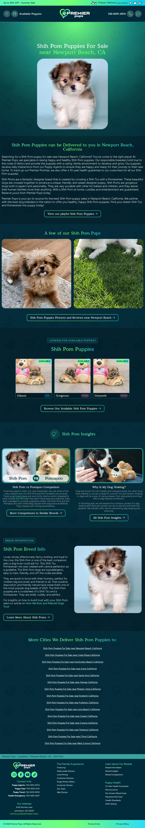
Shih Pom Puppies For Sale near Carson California (72, 716)
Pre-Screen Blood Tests (115, 793)
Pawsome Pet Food (113, 797)
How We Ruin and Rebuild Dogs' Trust (33, 605)
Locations (23, 756)
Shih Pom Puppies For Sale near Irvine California (72, 668)
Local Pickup (62, 774)
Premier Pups (9, 756)
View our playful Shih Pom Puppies (71, 213)
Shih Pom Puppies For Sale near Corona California (72, 723)
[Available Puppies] (14, 13)
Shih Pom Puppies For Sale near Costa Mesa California (72, 655)
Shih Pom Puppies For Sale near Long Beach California (72, 709)
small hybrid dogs (18, 496)
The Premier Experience (70, 764)
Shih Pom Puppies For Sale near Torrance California (72, 729)
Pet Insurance (111, 790)
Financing (61, 767)
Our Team (61, 789)
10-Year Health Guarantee (116, 786)
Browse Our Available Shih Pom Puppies (70, 408)
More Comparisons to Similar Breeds (34, 513)
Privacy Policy (122, 824)
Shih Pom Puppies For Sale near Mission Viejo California (72, 689)
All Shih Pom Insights (107, 517)
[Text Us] (138, 13)
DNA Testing (111, 804)
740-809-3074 (117, 14)
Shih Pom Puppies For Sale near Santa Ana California (72, 675)
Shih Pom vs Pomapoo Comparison (36, 487)
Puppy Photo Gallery (66, 782)
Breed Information (113, 767)
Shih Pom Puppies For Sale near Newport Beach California (72, 648)
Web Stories (62, 792)
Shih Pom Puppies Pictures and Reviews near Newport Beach (71, 317)
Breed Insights (111, 771)
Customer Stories (65, 785)
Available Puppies (30, 14)
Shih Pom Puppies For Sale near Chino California (72, 736)
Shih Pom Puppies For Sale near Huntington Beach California (72, 662)
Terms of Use (94, 824)
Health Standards (113, 800)
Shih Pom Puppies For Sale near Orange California (72, 682)
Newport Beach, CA (41, 756)
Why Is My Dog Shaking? (109, 487)
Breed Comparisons (114, 774)
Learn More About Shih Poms (26, 617)
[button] (130, 3)
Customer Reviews (65, 778)
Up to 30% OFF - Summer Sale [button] (19, 2)
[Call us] (130, 13)
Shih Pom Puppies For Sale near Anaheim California (72, 695)
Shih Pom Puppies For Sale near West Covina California (72, 743)
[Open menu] (6, 13)
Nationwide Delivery (66, 771)
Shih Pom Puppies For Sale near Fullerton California (72, 702)
